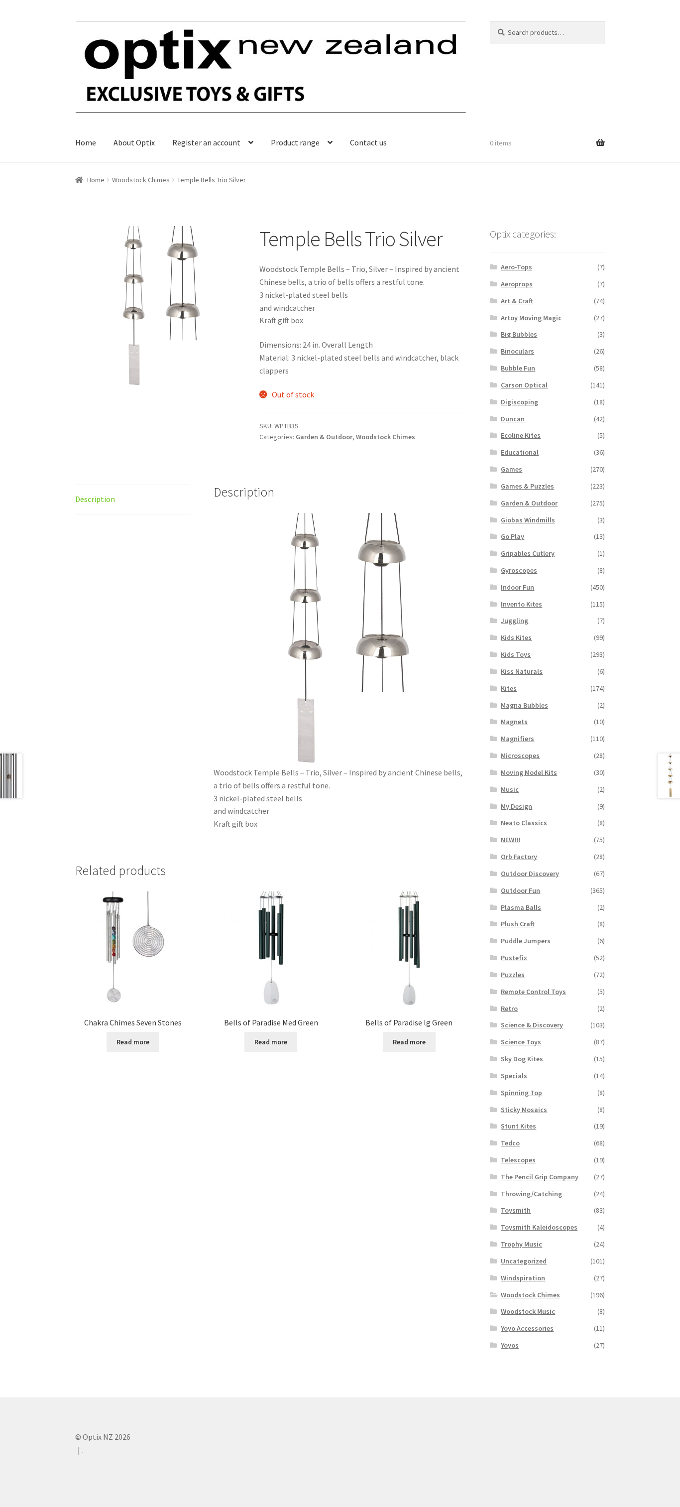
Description (95, 499)
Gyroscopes (519, 570)
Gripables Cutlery (528, 553)
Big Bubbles (519, 334)
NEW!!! (510, 839)
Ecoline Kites (521, 435)
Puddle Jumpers (526, 940)
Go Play (512, 536)
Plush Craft (518, 923)
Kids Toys (516, 654)
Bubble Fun (518, 368)
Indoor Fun (517, 587)
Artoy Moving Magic (531, 317)
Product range (295, 142)
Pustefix (514, 957)
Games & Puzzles (527, 486)
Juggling (514, 620)
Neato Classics (524, 822)
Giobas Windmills (528, 519)
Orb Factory (519, 856)
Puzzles (513, 974)
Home (85, 142)
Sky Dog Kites (522, 1058)
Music (510, 789)
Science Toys (521, 1041)
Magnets (514, 721)
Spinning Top (521, 1092)
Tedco (510, 1142)
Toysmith (516, 1210)
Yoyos (510, 1345)
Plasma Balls (521, 907)
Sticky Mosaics (524, 1109)
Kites (509, 688)
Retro (509, 1008)
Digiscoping (519, 401)
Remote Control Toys (533, 991)
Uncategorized (524, 1260)
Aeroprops (517, 283)
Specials (514, 1075)
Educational (520, 452)
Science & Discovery (532, 1024)
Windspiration (523, 1277)
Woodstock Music (528, 1311)
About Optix (134, 142)
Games (511, 469)
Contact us (368, 142)
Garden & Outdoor (324, 436)
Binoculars (517, 351)
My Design (516, 806)
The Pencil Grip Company (539, 1176)
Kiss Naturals (522, 671)
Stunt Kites (518, 1126)
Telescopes (518, 1159)
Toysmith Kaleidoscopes (539, 1227)
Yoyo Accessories (527, 1328)
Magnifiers (517, 738)
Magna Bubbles (524, 705)
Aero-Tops (516, 266)
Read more (132, 1041)
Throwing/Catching (531, 1193)
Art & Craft (517, 300)
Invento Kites (521, 604)
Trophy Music (521, 1244)
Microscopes (520, 755)
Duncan (513, 418)
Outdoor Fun (520, 890)
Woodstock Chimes (141, 179)
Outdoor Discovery (530, 873)
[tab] (132, 499)
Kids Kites (516, 637)
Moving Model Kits (529, 772)
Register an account (206, 142)
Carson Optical (524, 384)
